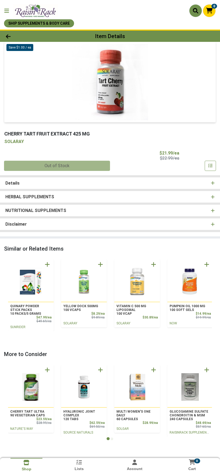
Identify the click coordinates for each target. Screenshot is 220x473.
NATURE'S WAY (21, 429)
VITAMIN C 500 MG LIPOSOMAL (131, 310)
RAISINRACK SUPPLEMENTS (190, 432)
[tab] (108, 438)
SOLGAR (122, 429)
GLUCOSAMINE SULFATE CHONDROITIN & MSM (189, 415)
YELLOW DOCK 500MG (80, 308)
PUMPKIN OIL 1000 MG (187, 308)
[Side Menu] (6, 10)
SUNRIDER (17, 327)
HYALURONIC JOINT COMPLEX (79, 415)
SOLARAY (70, 323)
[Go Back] (30, 36)
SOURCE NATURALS (78, 432)
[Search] (195, 11)
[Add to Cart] (47, 264)
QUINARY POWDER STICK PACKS (25, 310)
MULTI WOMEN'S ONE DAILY (133, 415)
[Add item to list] (210, 166)
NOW (173, 323)
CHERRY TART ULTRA (27, 413)
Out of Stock (57, 165)
